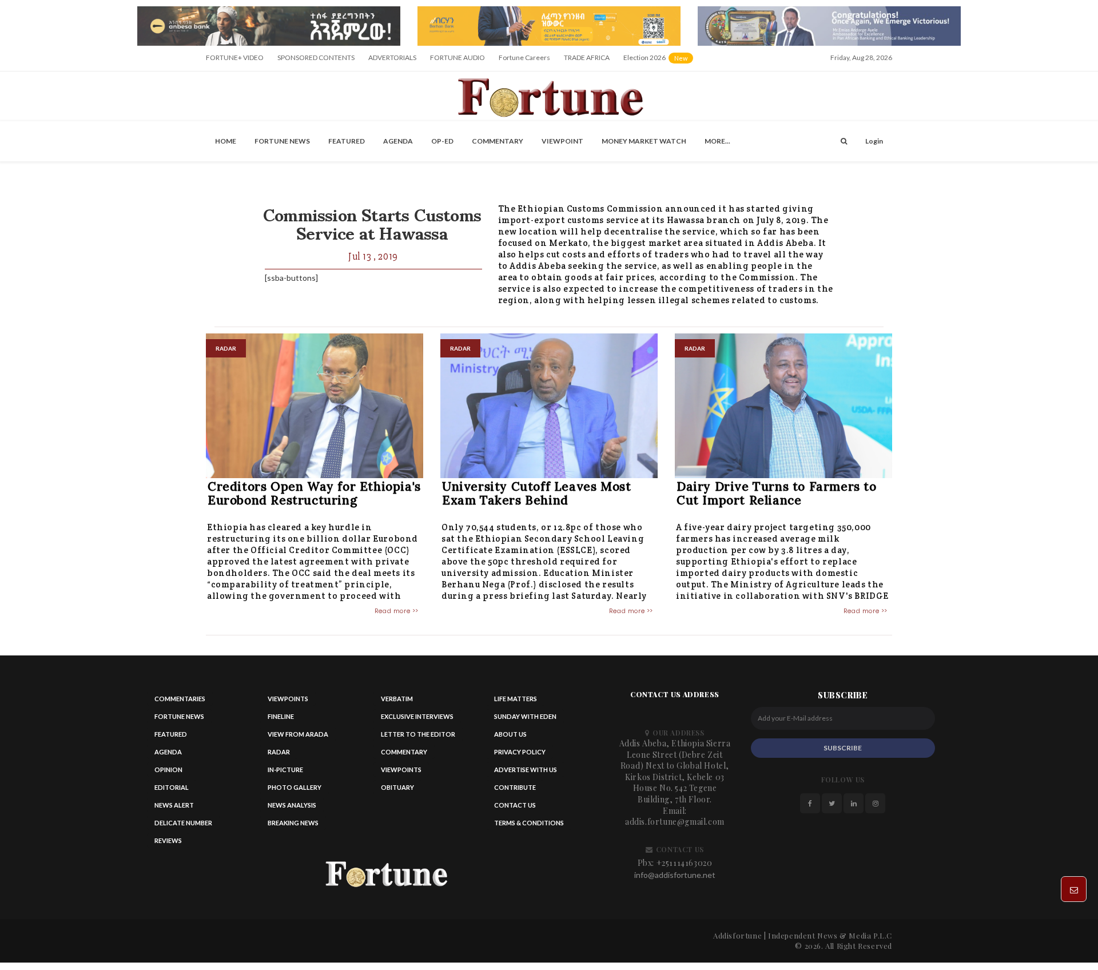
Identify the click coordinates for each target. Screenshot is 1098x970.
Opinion (168, 769)
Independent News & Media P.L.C (830, 935)
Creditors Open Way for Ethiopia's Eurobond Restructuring (314, 493)
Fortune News (282, 141)
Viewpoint (562, 141)
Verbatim (397, 698)
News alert (174, 805)
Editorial (171, 787)
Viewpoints (288, 698)
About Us (510, 734)
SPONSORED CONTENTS (316, 57)
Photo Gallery (294, 787)
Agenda (398, 141)
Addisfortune (737, 935)
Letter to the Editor (418, 734)
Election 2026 (659, 61)
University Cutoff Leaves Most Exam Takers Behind (536, 493)
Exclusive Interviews (417, 716)
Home (225, 141)
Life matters (515, 698)
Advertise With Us (525, 769)
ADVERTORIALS (392, 57)
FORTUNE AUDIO (457, 57)
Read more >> (397, 610)
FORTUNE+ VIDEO (235, 57)
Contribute (515, 787)
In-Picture (285, 769)
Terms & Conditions (529, 822)
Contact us (515, 805)
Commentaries (179, 698)
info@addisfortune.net (674, 875)
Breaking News (293, 822)
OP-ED (442, 141)
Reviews (168, 840)
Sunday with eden (525, 716)
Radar (279, 752)
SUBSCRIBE (843, 748)
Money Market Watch (644, 141)
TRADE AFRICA (587, 57)
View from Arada (298, 734)
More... (717, 141)
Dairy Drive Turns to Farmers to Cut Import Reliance (777, 493)
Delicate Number (183, 822)
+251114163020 (685, 862)
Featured (346, 141)
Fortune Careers (524, 57)
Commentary (497, 141)
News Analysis (292, 805)
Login (874, 141)
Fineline (281, 716)
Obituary (397, 787)
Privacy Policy (520, 752)
